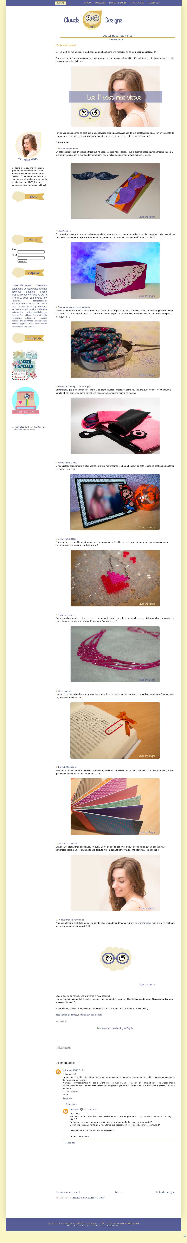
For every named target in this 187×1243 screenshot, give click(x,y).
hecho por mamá (37, 303)
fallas (22, 312)
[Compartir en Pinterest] (69, 1047)
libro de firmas (41, 321)
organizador (21, 326)
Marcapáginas (64, 691)
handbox (30, 321)
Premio (23, 315)
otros (25, 297)
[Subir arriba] (185, 1236)
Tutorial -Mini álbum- (67, 767)
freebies (41, 285)
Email (14, 249)
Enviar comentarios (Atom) (88, 1197)
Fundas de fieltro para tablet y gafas (75, 386)
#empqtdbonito (40, 301)
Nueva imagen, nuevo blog (71, 919)
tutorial (43, 288)
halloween (42, 309)
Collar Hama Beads (67, 539)
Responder (68, 1098)
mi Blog (20, 427)
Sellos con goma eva (68, 148)
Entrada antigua (165, 1192)
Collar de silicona (66, 615)
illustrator (42, 306)
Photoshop (31, 306)
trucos (31, 324)
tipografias (23, 324)
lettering (37, 324)
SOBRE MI (100, 3)
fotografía (43, 315)
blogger (29, 315)
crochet (23, 321)
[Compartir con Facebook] (66, 1047)
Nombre (15, 255)
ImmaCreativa (144, 923)
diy (45, 297)
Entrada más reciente (68, 1192)
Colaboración (30, 318)
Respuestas (71, 1104)
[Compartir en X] (63, 1047)
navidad (24, 309)
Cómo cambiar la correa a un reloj (74, 307)
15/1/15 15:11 (79, 1070)
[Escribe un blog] (60, 1047)
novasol (15, 324)
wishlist (21, 306)
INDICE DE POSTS (117, 3)
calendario (17, 288)
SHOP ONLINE (137, 3)
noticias (36, 294)
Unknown (67, 1070)
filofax (35, 315)
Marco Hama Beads (67, 462)
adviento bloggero (23, 291)
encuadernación (19, 303)
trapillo (37, 312)
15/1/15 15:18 (90, 1109)
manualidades (21, 285)
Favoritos (16, 301)
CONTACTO (154, 3)
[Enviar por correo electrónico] (58, 1047)
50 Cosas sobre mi (68, 843)
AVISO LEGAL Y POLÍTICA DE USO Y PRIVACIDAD (93, 1226)
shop (14, 306)
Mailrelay (15, 312)
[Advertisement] (29, 83)
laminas (15, 309)
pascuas (29, 326)
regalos (32, 309)
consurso (15, 321)
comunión (43, 318)
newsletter (29, 312)
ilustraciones (17, 318)
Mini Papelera (64, 231)
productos (25, 294)
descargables (31, 288)
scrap (35, 326)
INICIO (87, 3)
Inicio (118, 1192)
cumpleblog (36, 297)
